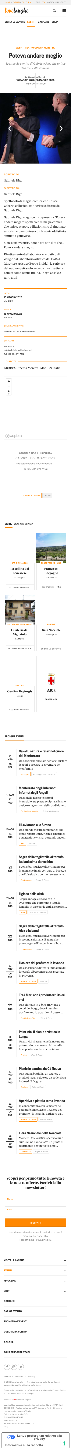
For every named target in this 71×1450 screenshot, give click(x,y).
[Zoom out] (9, 387)
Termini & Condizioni (13, 1376)
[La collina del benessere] (20, 548)
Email (9, 1209)
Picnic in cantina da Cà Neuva (40, 1068)
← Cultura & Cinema (30, 495)
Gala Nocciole (51, 630)
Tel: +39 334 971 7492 (14, 354)
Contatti (9, 1301)
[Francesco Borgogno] (51, 548)
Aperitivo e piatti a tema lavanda (42, 1100)
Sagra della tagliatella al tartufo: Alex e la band (41, 928)
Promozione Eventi (15, 1321)
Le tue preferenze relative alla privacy (39, 1437)
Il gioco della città (31, 893)
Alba (51, 690)
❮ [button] (10, 128)
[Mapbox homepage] (13, 436)
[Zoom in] (9, 381)
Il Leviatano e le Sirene (35, 824)
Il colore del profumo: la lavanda (41, 962)
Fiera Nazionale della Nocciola (40, 1132)
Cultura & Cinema (31, 2)
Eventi (16, 2)
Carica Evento (13, 1311)
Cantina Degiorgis (19, 691)
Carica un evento (56, 2)
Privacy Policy (59, 1390)
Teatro (47, 495)
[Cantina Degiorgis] (20, 671)
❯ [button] (61, 128)
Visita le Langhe (15, 21)
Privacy (31, 1376)
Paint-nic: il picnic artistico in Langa (39, 1034)
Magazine (43, 21)
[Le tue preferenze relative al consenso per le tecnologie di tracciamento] (64, 1443)
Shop (55, 21)
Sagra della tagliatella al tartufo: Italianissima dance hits (41, 859)
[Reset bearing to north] (9, 392)
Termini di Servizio (15, 1393)
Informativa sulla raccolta (24, 1445)
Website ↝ (9, 346)
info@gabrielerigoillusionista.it (18, 350)
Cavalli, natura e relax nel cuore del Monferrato (41, 753)
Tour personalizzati (17, 1352)
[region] (35, 408)
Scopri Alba (51, 699)
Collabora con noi (15, 1331)
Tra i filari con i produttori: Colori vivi (42, 997)
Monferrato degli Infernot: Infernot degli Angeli (37, 790)
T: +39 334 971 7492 (35, 468)
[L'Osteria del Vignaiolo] (20, 610)
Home (8, 2)
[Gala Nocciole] (51, 610)
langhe (17, 10)
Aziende (9, 1342)
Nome (10, 1199)
